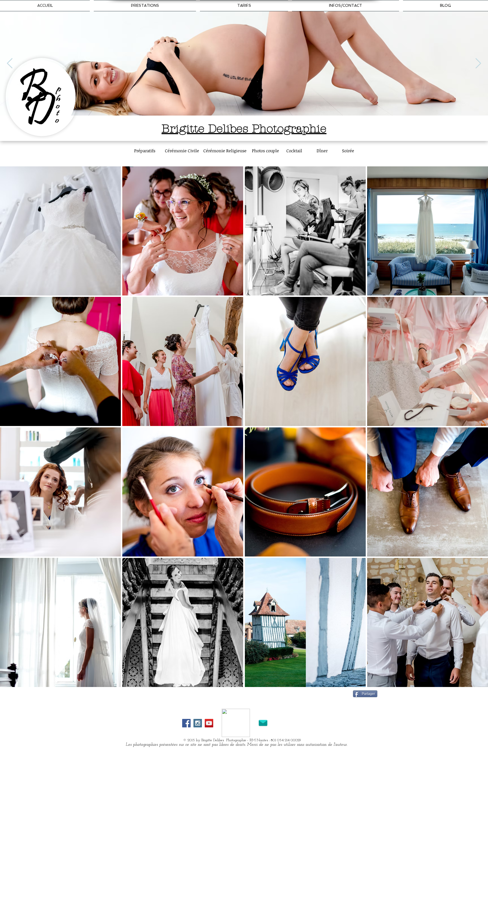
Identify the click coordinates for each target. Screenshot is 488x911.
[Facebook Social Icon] (186, 723)
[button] (60, 230)
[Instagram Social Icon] (197, 723)
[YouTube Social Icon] (209, 723)
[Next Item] (478, 63)
